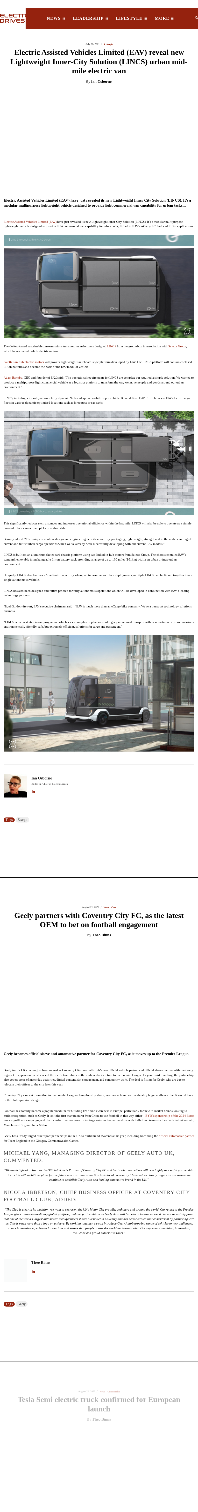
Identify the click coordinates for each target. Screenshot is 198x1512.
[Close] (171, 718)
